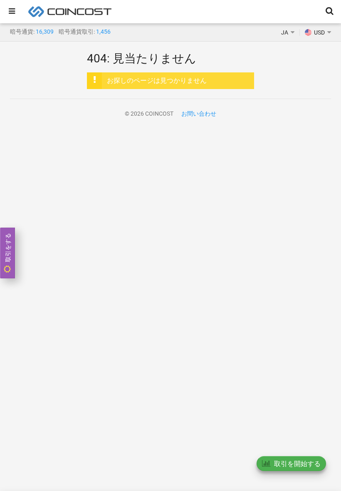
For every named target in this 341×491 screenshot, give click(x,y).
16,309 (45, 31)
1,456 (103, 31)
